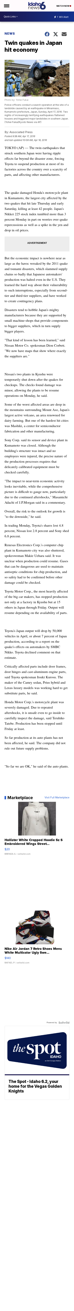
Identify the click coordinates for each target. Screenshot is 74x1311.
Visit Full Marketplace (57, 797)
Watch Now (63, 6)
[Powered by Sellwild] (63, 1022)
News (10, 33)
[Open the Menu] (6, 6)
